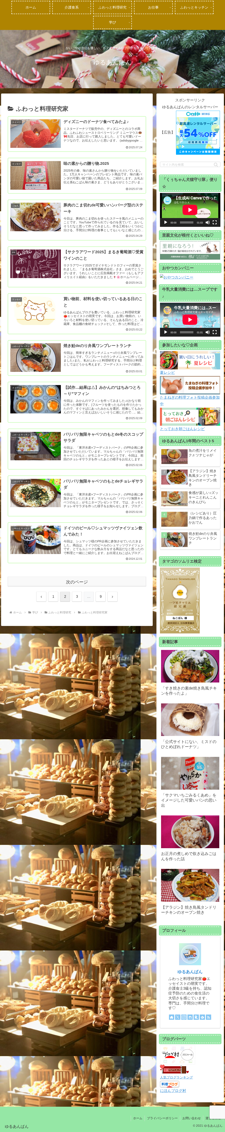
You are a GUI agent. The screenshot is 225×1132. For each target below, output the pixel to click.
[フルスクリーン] (214, 222)
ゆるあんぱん (190, 971)
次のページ (77, 582)
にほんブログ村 (173, 1091)
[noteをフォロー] (190, 1017)
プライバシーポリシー (162, 1118)
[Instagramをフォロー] (184, 1017)
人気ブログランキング (176, 1077)
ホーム (137, 1118)
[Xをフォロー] (178, 1017)
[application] (190, 210)
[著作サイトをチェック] (171, 1017)
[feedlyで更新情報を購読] (202, 1017)
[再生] (165, 222)
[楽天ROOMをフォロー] (196, 1017)
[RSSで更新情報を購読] (208, 1017)
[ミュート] (207, 222)
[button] (216, 164)
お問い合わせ (191, 1118)
